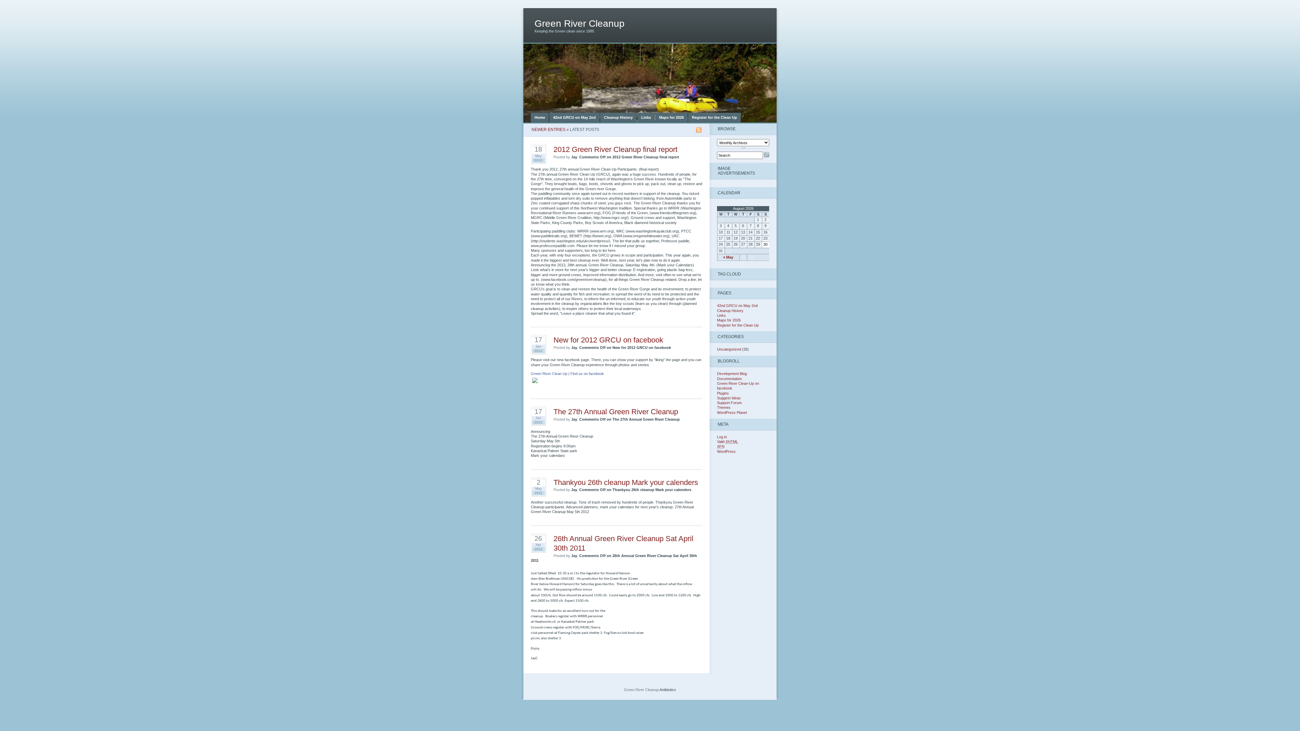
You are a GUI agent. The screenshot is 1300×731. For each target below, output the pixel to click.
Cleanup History (618, 117)
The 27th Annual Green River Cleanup (616, 411)
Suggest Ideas (729, 398)
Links (646, 117)
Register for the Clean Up (714, 117)
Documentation (729, 379)
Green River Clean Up (549, 374)
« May (728, 257)
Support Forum (729, 403)
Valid (727, 442)
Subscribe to (698, 130)
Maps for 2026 (671, 117)
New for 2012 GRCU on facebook (608, 340)
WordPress (726, 451)
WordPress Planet (732, 413)
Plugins (723, 393)
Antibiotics (667, 690)
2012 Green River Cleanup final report (615, 149)
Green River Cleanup (580, 23)
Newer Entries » (550, 129)
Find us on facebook (587, 374)
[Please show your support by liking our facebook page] (537, 385)
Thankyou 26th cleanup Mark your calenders (626, 482)
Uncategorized (729, 349)
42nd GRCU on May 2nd (574, 117)
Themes (724, 407)
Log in (722, 437)
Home (540, 117)
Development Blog (732, 374)
